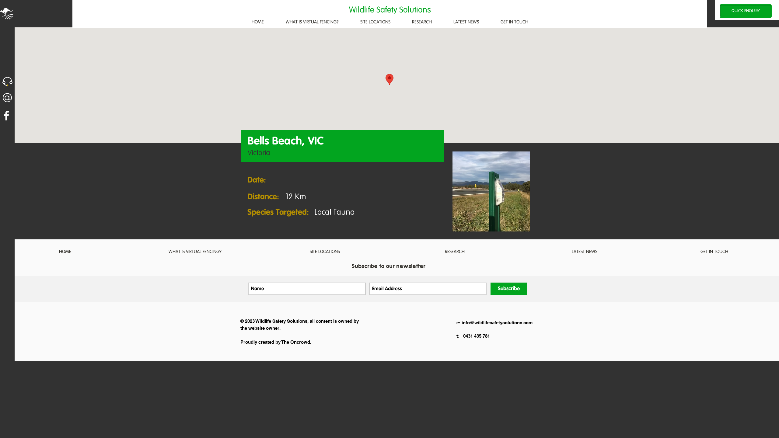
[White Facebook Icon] (6, 115)
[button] (7, 81)
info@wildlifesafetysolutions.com (497, 322)
